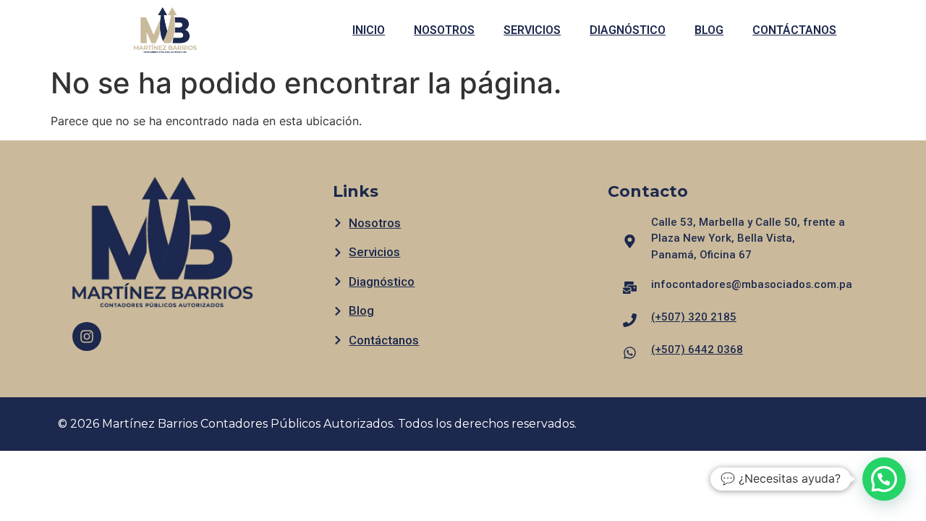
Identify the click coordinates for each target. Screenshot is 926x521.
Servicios (532, 30)
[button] (884, 479)
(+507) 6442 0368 (697, 349)
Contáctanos (794, 30)
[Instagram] (86, 336)
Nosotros (444, 30)
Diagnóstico (628, 30)
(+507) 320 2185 (693, 316)
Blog (708, 30)
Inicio (368, 30)
